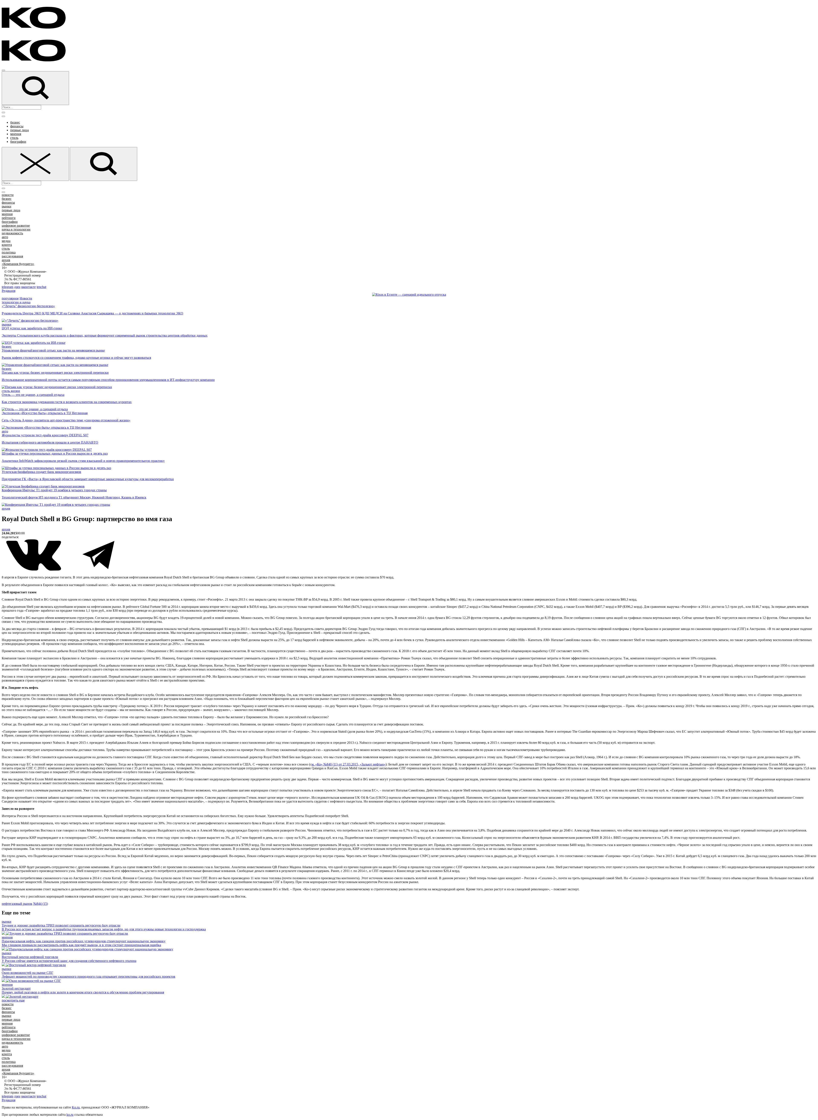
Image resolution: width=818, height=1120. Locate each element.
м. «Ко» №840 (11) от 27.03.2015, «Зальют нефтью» (348, 764)
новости (8, 195)
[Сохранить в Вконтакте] (34, 570)
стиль (14, 138)
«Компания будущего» (18, 264)
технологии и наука (16, 302)
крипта (7, 244)
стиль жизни (11, 391)
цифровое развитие (16, 225)
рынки (6, 206)
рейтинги (9, 218)
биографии (18, 141)
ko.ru (69, 1114)
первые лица (19, 130)
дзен (17, 287)
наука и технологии (16, 229)
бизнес (15, 122)
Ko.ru (76, 1107)
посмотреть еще (13, 1000)
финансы (16, 126)
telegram (7, 287)
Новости (26, 298)
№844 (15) (40, 903)
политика (9, 252)
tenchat (41, 287)
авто (5, 237)
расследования (12, 256)
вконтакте (28, 287)
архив (6, 260)
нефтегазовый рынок (17, 903)
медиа (6, 241)
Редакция (8, 291)
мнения (15, 134)
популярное (10, 298)
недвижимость (12, 233)
